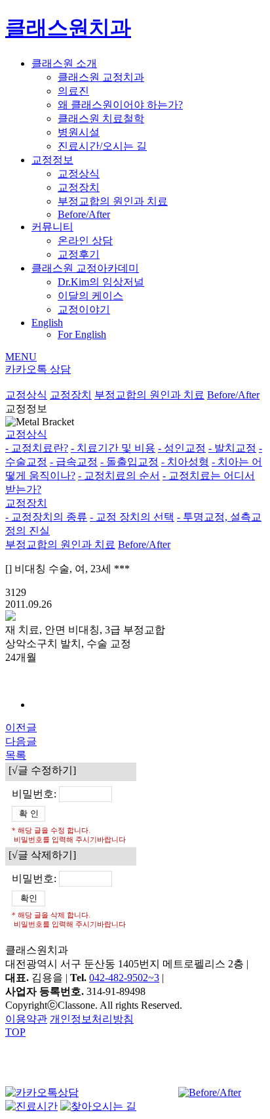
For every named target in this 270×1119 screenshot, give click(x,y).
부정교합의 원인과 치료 (113, 201)
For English (82, 334)
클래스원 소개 (64, 63)
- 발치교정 (232, 448)
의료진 (73, 90)
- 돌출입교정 (129, 461)
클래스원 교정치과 (101, 77)
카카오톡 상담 (38, 369)
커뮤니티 (52, 226)
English (47, 322)
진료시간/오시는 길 (102, 146)
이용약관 (26, 1018)
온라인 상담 (85, 240)
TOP (15, 1032)
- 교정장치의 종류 (46, 516)
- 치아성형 (185, 461)
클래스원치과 (68, 27)
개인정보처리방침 (92, 1018)
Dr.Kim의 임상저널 (101, 281)
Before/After (84, 214)
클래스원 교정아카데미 (85, 268)
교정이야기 (84, 309)
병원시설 (79, 132)
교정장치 (79, 187)
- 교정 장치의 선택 (132, 516)
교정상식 (79, 173)
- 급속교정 (74, 461)
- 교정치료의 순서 (119, 475)
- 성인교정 (182, 448)
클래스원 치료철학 (101, 118)
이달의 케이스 (90, 295)
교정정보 (52, 159)
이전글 (21, 727)
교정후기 (79, 254)
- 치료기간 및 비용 (113, 448)
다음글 (21, 741)
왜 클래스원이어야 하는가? (120, 104)
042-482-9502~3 (124, 977)
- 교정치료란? (36, 448)
